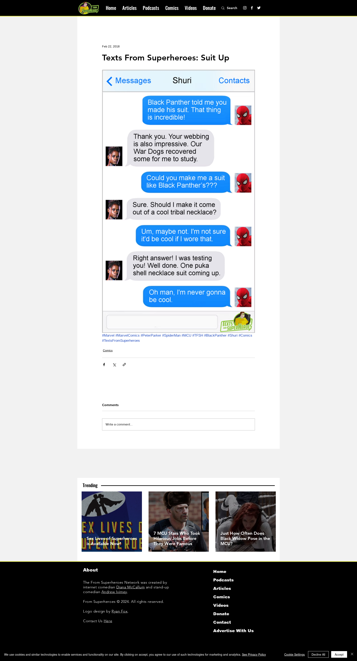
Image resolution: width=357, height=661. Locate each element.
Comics (108, 350)
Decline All (318, 654)
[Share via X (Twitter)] (114, 364)
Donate (221, 614)
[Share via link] (124, 364)
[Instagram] (245, 8)
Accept (339, 654)
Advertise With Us (233, 630)
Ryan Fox (119, 611)
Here (108, 621)
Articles (222, 588)
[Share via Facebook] (104, 364)
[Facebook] (252, 8)
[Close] (352, 654)
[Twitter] (259, 8)
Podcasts (223, 580)
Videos (220, 605)
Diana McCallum (130, 587)
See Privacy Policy (254, 654)
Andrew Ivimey (114, 592)
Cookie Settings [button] (294, 654)
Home (219, 571)
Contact (222, 622)
